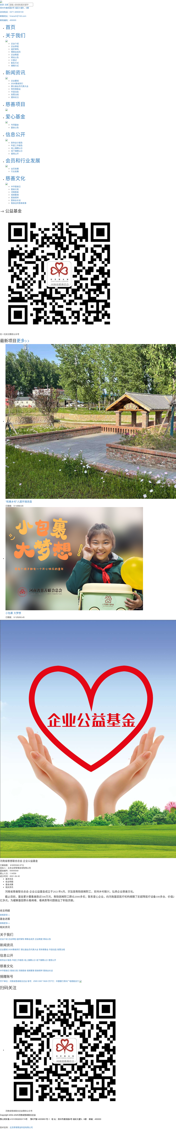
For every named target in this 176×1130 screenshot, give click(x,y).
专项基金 (15, 124)
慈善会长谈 (16, 200)
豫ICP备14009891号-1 (40, 1119)
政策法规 (15, 94)
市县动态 (15, 91)
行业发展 (15, 171)
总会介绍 (15, 43)
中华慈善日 (16, 186)
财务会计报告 (17, 142)
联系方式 (15, 62)
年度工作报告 (17, 145)
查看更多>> (5, 914)
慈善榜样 (15, 197)
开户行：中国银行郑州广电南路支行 (63, 981)
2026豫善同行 (17, 83)
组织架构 (15, 49)
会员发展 (15, 168)
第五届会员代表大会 (19, 86)
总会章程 (15, 46)
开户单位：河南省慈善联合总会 (13, 981)
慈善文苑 (15, 189)
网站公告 (15, 57)
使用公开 (15, 153)
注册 (6, 4)
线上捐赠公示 (17, 148)
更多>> (23, 340)
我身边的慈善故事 (18, 203)
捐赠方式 (15, 65)
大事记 (14, 60)
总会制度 (15, 54)
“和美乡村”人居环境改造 (19, 501)
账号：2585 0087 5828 (38, 981)
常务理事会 (16, 88)
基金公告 (15, 127)
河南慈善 (15, 192)
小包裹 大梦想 (13, 613)
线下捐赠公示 (17, 150)
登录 (2, 4)
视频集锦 (15, 194)
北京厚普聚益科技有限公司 (21, 1127)
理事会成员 (16, 51)
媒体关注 (15, 97)
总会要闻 (15, 80)
